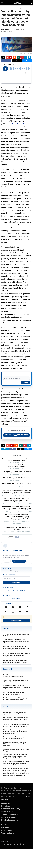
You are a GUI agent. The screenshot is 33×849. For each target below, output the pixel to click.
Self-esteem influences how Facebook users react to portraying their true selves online (17, 465)
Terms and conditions (9, 833)
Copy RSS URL (16, 598)
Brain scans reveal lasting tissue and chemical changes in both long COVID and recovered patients (16, 648)
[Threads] (6, 612)
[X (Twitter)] (13, 607)
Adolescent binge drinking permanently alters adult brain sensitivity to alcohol (15, 661)
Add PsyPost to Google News (16, 590)
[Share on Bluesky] (27, 60)
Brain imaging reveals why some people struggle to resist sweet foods (15, 737)
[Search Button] (31, 2)
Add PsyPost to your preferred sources (16, 435)
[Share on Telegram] (29, 57)
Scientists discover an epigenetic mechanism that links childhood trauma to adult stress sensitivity (16, 731)
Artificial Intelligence (9, 814)
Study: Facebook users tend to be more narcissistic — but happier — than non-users (16, 478)
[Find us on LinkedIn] (8, 844)
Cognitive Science (8, 817)
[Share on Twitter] (3, 57)
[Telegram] (27, 612)
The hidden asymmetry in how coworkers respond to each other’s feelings (16, 675)
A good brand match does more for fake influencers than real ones (15, 681)
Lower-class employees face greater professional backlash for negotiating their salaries (16, 641)
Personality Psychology (10, 809)
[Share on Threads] (16, 60)
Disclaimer (5, 827)
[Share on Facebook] (6, 60)
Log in (7, 561)
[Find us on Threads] (20, 844)
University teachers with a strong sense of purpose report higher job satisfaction (16, 725)
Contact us (5, 824)
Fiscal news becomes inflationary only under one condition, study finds (15, 698)
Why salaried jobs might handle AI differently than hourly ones (13, 693)
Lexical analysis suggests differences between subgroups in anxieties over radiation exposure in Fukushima (17, 500)
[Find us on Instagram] (11, 844)
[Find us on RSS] (14, 844)
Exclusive (8, 8)
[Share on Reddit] (14, 57)
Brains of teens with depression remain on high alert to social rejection (16, 713)
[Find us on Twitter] (5, 844)
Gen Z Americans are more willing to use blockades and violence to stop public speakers (15, 719)
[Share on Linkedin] (25, 57)
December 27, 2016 (19, 29)
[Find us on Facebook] (1, 844)
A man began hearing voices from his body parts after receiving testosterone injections (16, 655)
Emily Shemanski (5, 29)
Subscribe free (16, 582)
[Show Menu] (2, 2)
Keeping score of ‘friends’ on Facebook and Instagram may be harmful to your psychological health (16, 484)
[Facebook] (6, 607)
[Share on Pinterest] (22, 57)
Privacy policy (6, 830)
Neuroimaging (6, 806)
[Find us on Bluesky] (23, 844)
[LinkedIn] (27, 607)
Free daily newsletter (16, 374)
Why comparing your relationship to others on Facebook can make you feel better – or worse (17, 459)
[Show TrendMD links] (30, 536)
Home (2, 8)
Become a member (19, 561)
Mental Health (6, 803)
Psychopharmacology (10, 820)
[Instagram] (13, 612)
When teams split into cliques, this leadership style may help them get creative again (16, 687)
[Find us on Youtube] (17, 844)
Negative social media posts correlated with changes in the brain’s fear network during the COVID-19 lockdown (15, 756)
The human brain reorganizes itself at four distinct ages (16, 635)
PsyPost (16, 3)
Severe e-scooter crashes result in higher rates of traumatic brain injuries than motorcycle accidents (16, 763)
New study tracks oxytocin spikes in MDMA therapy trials (16, 750)
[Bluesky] (20, 607)
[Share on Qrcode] (11, 57)
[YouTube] (20, 612)
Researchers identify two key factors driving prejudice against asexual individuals (14, 743)
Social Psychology (16, 8)
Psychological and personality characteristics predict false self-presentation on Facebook (17, 471)
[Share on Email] (7, 57)
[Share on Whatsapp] (18, 57)
